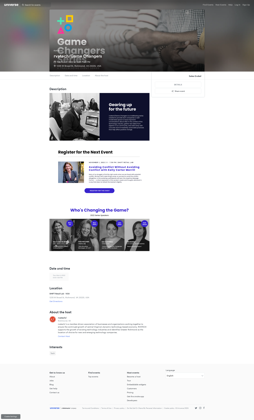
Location (86, 75)
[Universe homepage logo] (11, 5)
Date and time (71, 75)
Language (170, 370)
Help (230, 5)
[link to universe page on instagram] (200, 408)
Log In (238, 5)
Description (55, 75)
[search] (23, 5)
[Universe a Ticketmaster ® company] (63, 408)
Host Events (221, 5)
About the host (101, 75)
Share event (180, 91)
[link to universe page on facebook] (204, 408)
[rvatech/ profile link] (52, 327)
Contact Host (64, 336)
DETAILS (178, 84)
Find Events (208, 5)
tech (53, 353)
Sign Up (246, 5)
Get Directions (55, 301)
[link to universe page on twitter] (196, 408)
